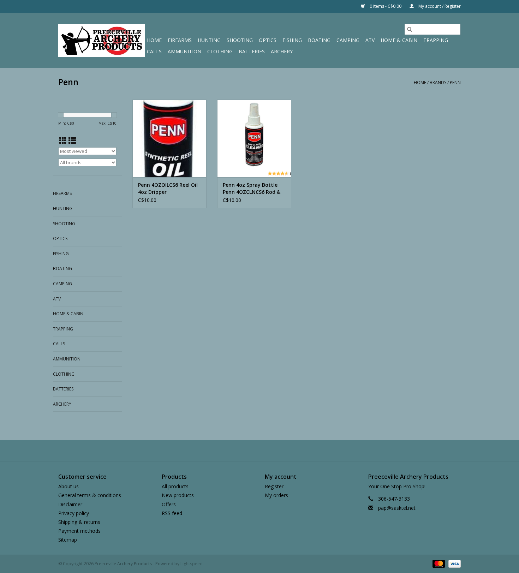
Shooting (240, 40)
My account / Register (439, 6)
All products (175, 486)
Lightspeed (191, 564)
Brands (438, 82)
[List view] (72, 140)
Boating (319, 40)
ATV (370, 40)
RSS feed (172, 513)
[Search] (409, 29)
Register (274, 486)
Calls (154, 51)
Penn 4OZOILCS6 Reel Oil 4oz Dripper (168, 188)
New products (178, 495)
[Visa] (453, 564)
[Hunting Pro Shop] (101, 40)
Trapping (435, 40)
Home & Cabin (399, 40)
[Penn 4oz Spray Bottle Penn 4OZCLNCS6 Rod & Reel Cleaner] (254, 138)
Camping (347, 40)
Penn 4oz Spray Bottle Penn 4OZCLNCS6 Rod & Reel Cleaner (251, 188)
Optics (267, 40)
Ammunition (184, 51)
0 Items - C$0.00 (385, 6)
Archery (282, 51)
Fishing (292, 40)
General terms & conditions (89, 495)
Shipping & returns (79, 522)
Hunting (209, 40)
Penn (455, 82)
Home (154, 40)
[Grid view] (63, 140)
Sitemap (67, 539)
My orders (276, 495)
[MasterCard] (438, 564)
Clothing (220, 51)
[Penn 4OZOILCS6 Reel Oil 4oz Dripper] (169, 138)
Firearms (180, 40)
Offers (169, 504)
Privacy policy (73, 513)
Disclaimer (70, 504)
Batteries (252, 51)
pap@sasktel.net (397, 508)
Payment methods (79, 530)
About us (68, 486)
